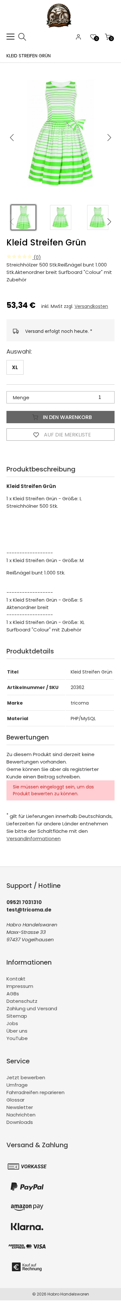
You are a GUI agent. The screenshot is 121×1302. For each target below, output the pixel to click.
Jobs (12, 1023)
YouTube (17, 1038)
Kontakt (15, 978)
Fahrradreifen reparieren (35, 1092)
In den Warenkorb (67, 417)
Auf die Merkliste (67, 434)
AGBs (12, 993)
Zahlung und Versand (31, 1008)
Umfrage (17, 1084)
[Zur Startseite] (60, 29)
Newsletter (19, 1107)
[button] (109, 137)
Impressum (19, 986)
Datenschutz (21, 1001)
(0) (36, 257)
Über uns (16, 1030)
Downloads (19, 1122)
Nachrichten (20, 1114)
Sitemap (16, 1016)
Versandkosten (91, 306)
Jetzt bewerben (25, 1077)
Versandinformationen (33, 838)
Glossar (15, 1099)
